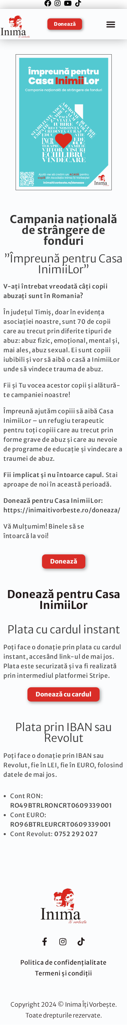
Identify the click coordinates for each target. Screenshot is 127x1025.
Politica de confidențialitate (63, 962)
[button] (111, 24)
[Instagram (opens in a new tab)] (57, 3)
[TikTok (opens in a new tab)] (78, 3)
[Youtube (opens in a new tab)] (67, 3)
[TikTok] (81, 942)
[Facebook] (44, 942)
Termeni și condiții (63, 973)
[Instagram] (62, 942)
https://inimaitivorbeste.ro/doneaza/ (62, 510)
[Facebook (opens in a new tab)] (48, 3)
